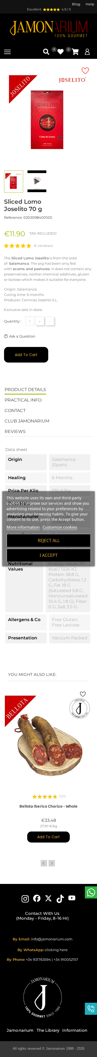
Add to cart (26, 354)
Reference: (13, 217)
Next (51, 863)
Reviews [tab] (15, 431)
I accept (49, 555)
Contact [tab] (15, 410)
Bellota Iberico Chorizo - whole (48, 806)
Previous (44, 863)
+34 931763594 (38, 959)
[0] (75, 52)
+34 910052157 (66, 959)
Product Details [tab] (25, 389)
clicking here (56, 950)
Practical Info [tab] (23, 400)
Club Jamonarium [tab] (27, 421)
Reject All (49, 540)
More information (23, 527)
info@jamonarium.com (51, 939)
